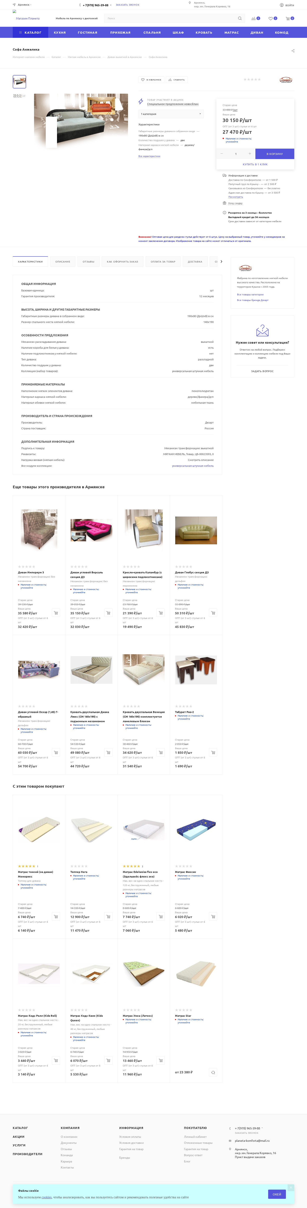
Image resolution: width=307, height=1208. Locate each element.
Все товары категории (250, 294)
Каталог (20, 1128)
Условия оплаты (130, 1136)
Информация (131, 1128)
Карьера (66, 1161)
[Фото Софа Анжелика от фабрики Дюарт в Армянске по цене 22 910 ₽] (81, 122)
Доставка (195, 261)
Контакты (67, 1167)
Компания (70, 1128)
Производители (27, 1154)
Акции (19, 1136)
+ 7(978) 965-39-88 (95, 5)
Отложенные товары (198, 1142)
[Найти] (240, 18)
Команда (67, 1155)
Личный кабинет (195, 1136)
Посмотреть (235, 196)
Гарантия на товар (131, 1149)
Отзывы (88, 261)
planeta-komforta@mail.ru (252, 1140)
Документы (69, 1142)
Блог (187, 1161)
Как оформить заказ (122, 261)
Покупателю (195, 1128)
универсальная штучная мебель (193, 465)
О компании (69, 1136)
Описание (62, 261)
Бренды (124, 1157)
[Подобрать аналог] (213, 1072)
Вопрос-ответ (193, 1155)
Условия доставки (131, 1142)
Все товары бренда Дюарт (253, 300)
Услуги (19, 1145)
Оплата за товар (163, 261)
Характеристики (30, 261)
